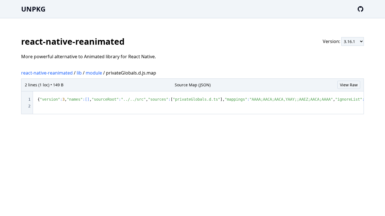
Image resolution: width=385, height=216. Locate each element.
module (94, 73)
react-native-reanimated (47, 73)
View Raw (349, 84)
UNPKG (33, 9)
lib (79, 73)
